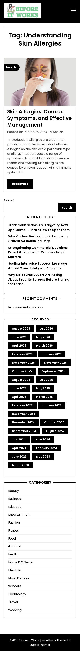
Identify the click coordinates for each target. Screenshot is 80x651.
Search (9, 200)
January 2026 (52, 354)
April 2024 (19, 448)
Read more (20, 184)
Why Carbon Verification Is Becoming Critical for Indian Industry (38, 238)
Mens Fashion (18, 578)
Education (15, 506)
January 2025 (52, 405)
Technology (17, 594)
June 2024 (42, 439)
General (14, 546)
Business (14, 498)
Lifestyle (14, 570)
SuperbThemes (40, 645)
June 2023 (19, 456)
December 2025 (23, 363)
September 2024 (24, 431)
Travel (13, 602)
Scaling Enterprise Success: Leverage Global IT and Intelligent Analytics (37, 265)
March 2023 (20, 465)
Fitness (13, 530)
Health (13, 554)
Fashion (14, 522)
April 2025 (19, 397)
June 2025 (19, 388)
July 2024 (19, 439)
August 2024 (55, 431)
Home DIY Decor (20, 562)
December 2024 (23, 414)
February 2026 (22, 354)
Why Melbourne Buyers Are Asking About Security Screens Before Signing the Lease (38, 279)
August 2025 (21, 380)
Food (12, 538)
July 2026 (46, 329)
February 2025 (22, 405)
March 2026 (44, 346)
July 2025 (46, 380)
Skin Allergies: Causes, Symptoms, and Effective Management (39, 118)
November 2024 (23, 422)
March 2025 (44, 397)
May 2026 (43, 337)
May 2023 (43, 456)
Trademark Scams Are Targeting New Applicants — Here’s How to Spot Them (39, 227)
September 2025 (53, 371)
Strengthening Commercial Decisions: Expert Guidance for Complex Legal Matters (38, 252)
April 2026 (19, 346)
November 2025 (55, 363)
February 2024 (46, 448)
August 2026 (21, 329)
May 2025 (43, 388)
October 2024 (54, 422)
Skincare (14, 586)
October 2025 (22, 371)
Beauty (13, 491)
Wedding (15, 610)
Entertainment (19, 514)
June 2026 (19, 337)
